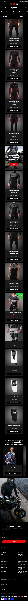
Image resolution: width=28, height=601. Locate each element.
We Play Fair (4, 561)
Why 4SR (3, 554)
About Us (3, 552)
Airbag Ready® (21, 564)
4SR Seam (3, 571)
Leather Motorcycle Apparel (22, 562)
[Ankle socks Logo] (14, 386)
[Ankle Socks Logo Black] (14, 415)
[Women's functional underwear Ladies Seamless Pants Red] (14, 122)
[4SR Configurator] (14, 4)
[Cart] (25, 7)
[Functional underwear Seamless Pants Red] (14, 28)
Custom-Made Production (4, 558)
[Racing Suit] (12, 455)
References (20, 552)
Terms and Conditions (20, 555)
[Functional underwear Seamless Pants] (14, 241)
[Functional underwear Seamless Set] (14, 180)
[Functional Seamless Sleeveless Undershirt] (14, 271)
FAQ (19, 550)
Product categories (8, 579)
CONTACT (4, 585)
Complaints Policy (22, 558)
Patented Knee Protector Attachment (21, 568)
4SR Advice (4, 564)
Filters (5, 16)
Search (3, 550)
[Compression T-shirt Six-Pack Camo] (14, 302)
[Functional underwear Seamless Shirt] (14, 210)
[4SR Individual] (11, 4)
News (2, 575)
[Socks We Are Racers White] (14, 357)
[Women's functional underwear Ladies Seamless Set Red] (14, 58)
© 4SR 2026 (4, 593)
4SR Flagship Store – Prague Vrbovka (22, 572)
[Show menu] (1, 7)
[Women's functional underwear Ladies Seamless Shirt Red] (14, 90)
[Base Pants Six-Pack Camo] (14, 332)
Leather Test (4, 567)
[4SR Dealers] (17, 4)
